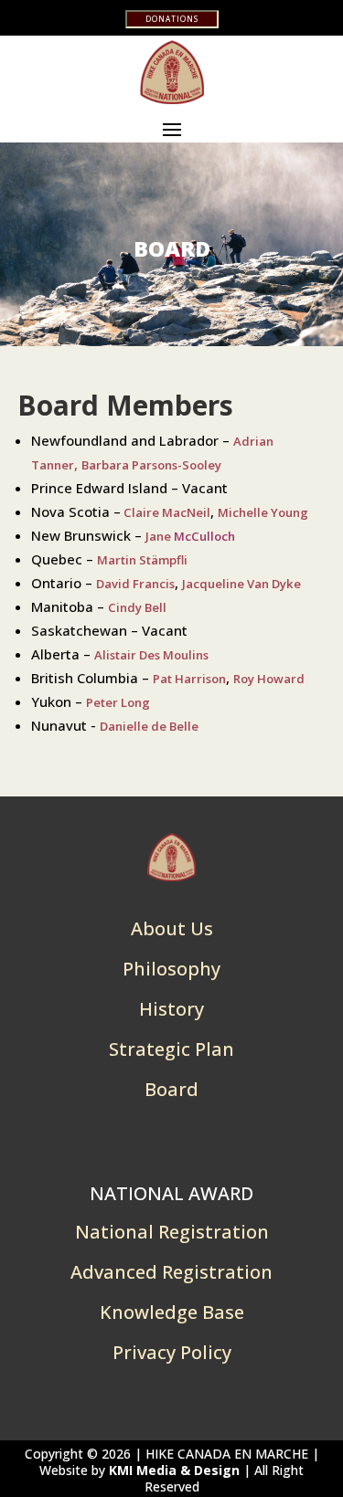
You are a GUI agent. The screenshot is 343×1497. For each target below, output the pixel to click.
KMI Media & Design (174, 1470)
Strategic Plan (171, 1049)
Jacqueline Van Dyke (241, 583)
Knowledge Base (172, 1312)
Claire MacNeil (165, 512)
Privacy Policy (172, 1352)
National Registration (172, 1231)
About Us (172, 928)
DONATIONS (171, 19)
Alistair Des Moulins (151, 655)
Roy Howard (269, 678)
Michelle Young (263, 512)
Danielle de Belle (149, 726)
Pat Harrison (189, 678)
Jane (190, 536)
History (171, 1008)
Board (171, 1089)
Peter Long (118, 702)
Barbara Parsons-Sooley (151, 465)
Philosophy (171, 968)
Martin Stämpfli (142, 560)
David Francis (135, 583)
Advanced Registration (171, 1272)
